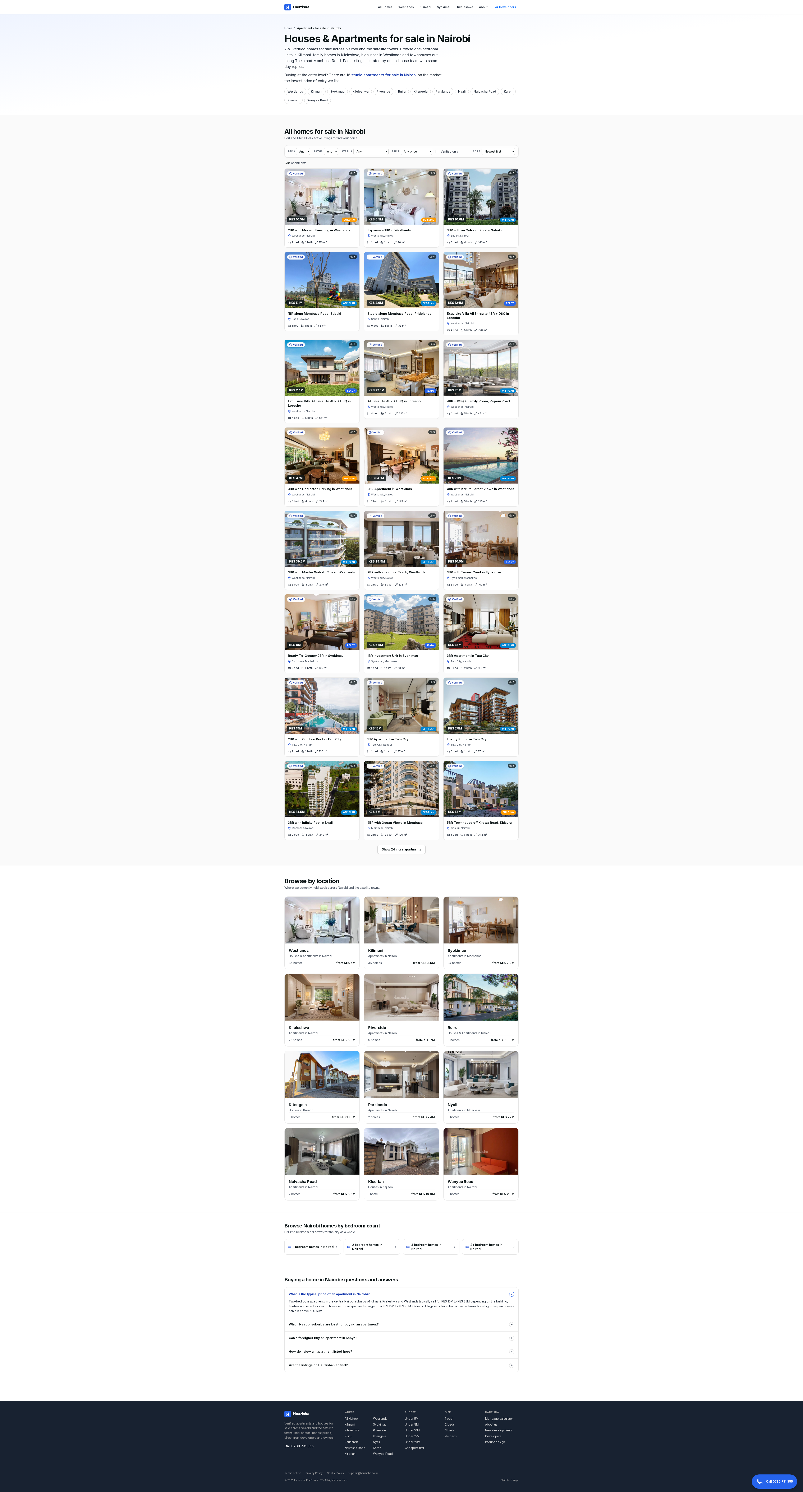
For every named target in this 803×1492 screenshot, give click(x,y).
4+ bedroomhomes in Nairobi (486, 1247)
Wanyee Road (317, 100)
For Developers (505, 7)
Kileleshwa (465, 7)
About (483, 7)
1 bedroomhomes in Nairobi (313, 1247)
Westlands (406, 7)
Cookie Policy (335, 1473)
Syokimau (444, 7)
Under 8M (412, 1424)
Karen (508, 91)
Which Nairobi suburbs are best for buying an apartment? (401, 1324)
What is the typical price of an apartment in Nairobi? (401, 1294)
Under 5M (411, 1418)
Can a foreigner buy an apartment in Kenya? (401, 1338)
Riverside (383, 91)
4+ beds (451, 1436)
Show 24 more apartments (401, 849)
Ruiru (402, 91)
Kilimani (425, 7)
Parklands (443, 91)
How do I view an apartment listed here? (401, 1351)
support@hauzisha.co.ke (363, 1473)
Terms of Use (292, 1473)
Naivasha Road (485, 91)
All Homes (385, 7)
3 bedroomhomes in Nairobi (426, 1247)
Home (288, 28)
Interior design (495, 1442)
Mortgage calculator (499, 1418)
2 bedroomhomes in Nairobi (367, 1247)
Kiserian (293, 100)
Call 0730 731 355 (299, 1446)
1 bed (449, 1418)
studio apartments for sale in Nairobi (384, 75)
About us (491, 1424)
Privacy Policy (314, 1473)
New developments (498, 1430)
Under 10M (412, 1430)
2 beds (450, 1424)
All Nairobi (351, 1418)
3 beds (450, 1430)
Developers (493, 1436)
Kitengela (421, 91)
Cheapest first (414, 1448)
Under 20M (412, 1442)
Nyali (462, 91)
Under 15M (412, 1436)
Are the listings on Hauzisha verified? (401, 1365)
